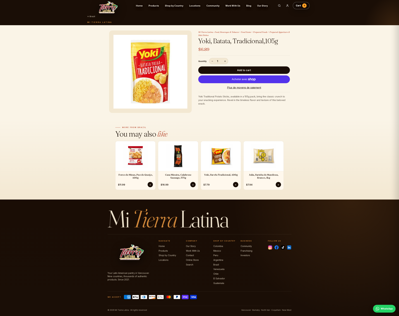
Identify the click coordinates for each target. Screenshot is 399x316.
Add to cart (244, 70)
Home (139, 5)
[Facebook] (276, 247)
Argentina (218, 260)
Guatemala (218, 283)
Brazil (216, 264)
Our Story (262, 5)
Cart (300, 5)
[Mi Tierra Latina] (110, 5)
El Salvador (219, 278)
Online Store (192, 260)
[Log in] (287, 5)
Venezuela (218, 269)
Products (154, 5)
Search (189, 264)
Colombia (218, 246)
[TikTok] (283, 247)
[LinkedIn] (289, 247)
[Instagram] (270, 247)
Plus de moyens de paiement (244, 87)
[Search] (279, 5)
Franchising (246, 250)
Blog (248, 5)
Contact (190, 255)
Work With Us (232, 5)
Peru (215, 255)
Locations (194, 5)
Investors (245, 255)
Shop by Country (174, 5)
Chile (216, 273)
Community (212, 5)
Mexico (217, 250)
